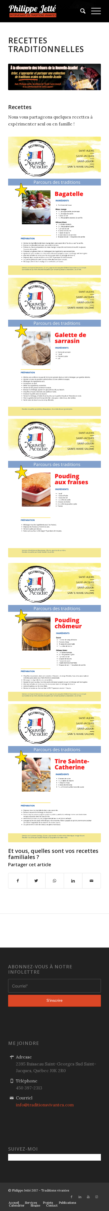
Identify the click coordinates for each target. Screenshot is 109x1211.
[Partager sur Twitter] (36, 880)
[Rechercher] (80, 11)
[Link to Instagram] (97, 1197)
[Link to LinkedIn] (80, 1197)
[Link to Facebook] (71, 1197)
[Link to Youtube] (88, 1197)
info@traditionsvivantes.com (45, 1104)
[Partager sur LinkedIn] (73, 880)
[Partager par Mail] (91, 880)
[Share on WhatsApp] (55, 880)
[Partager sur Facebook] (17, 880)
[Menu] (93, 11)
